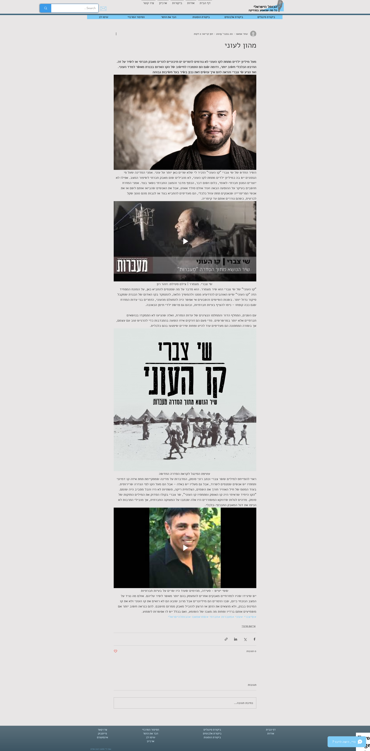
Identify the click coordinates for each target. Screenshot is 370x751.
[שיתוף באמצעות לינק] (226, 639)
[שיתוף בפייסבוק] (254, 639)
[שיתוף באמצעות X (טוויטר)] (245, 639)
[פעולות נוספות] (116, 33)
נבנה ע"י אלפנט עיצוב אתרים (101, 749)
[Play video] (185, 241)
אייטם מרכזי (249, 626)
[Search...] (45, 8)
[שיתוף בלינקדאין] (235, 639)
